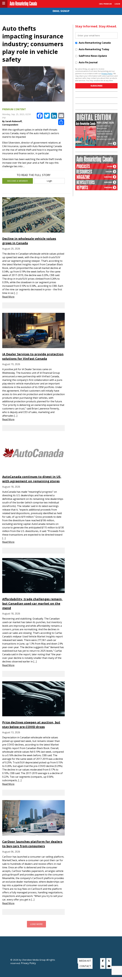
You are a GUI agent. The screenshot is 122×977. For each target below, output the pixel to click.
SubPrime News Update (93, 55)
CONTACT (85, 966)
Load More (36, 924)
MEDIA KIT (85, 960)
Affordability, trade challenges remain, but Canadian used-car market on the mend (32, 603)
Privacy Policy (106, 73)
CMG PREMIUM (105, 4)
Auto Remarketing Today (94, 49)
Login (49, 180)
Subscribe (96, 86)
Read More (8, 297)
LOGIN (117, 4)
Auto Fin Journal (88, 62)
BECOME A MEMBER (17, 180)
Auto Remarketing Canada (95, 42)
